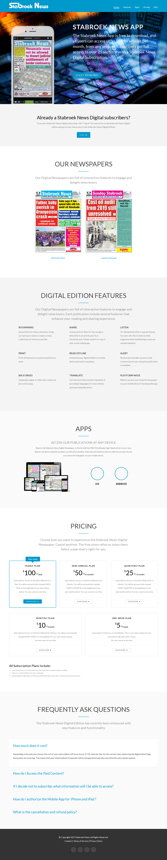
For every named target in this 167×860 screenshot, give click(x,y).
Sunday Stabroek (109, 258)
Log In (83, 135)
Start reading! (87, 74)
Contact (68, 841)
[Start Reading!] (47, 477)
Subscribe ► (32, 601)
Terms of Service (80, 841)
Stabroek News (58, 258)
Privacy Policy (96, 841)
